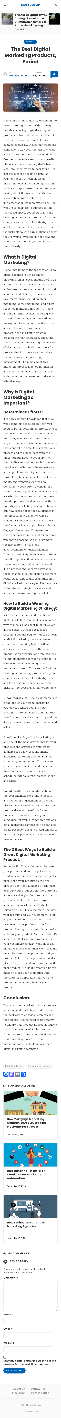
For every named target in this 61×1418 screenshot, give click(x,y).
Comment (10, 1277)
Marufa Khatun (18, 75)
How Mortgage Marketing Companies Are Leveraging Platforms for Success (26, 1123)
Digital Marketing (14, 1066)
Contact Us (37, 1388)
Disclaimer (18, 1392)
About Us (19, 1388)
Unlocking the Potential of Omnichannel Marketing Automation (26, 1174)
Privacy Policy (40, 1392)
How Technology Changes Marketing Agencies (26, 1224)
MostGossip (34, 1405)
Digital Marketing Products (40, 1066)
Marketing (30, 41)
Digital (7, 564)
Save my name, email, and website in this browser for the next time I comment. (29, 1362)
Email (7, 1328)
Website (8, 1343)
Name (8, 1314)
